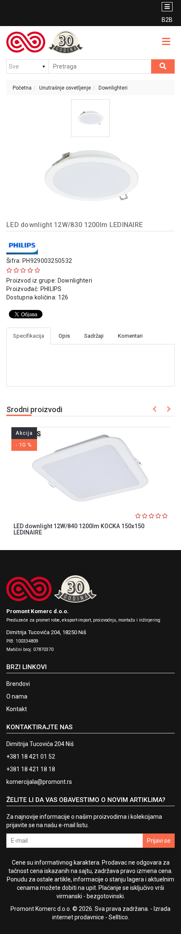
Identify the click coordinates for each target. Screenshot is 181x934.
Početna (22, 88)
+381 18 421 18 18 (30, 769)
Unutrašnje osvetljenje (65, 88)
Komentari (130, 336)
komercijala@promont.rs (39, 781)
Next (167, 409)
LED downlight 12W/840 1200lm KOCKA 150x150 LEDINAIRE (78, 529)
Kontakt (16, 709)
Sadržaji (94, 336)
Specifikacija (28, 336)
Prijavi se (158, 840)
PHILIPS (51, 289)
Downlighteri (113, 88)
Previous (154, 409)
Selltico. (119, 917)
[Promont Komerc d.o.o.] (45, 42)
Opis (64, 336)
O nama (16, 696)
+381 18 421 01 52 (30, 756)
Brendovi (18, 683)
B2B (167, 19)
